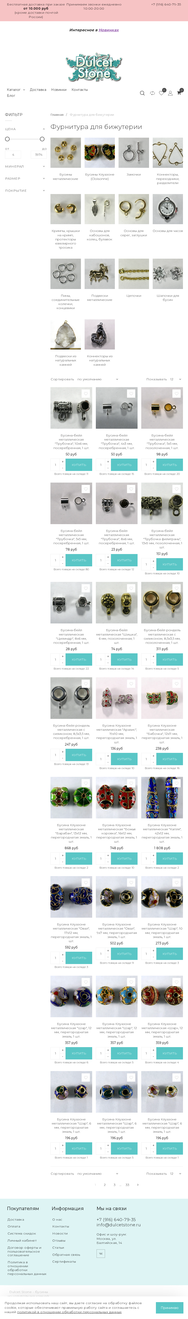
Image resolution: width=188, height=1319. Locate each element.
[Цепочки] (134, 274)
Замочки (134, 174)
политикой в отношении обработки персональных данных (69, 1312)
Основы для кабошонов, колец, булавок (99, 235)
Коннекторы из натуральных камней (100, 360)
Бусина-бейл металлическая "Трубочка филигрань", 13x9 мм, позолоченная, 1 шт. (162, 539)
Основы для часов (168, 231)
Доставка (38, 90)
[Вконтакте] (101, 1253)
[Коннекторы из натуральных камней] (100, 334)
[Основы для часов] (168, 209)
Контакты (80, 90)
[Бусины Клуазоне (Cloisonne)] (100, 153)
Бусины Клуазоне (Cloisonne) (99, 176)
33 (128, 1185)
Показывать (156, 379)
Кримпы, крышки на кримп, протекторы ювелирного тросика (66, 239)
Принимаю (170, 1308)
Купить (79, 465)
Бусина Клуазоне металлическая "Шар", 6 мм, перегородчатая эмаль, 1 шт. (71, 1125)
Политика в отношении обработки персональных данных (27, 1268)
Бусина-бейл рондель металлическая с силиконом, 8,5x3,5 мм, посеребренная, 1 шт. (71, 731)
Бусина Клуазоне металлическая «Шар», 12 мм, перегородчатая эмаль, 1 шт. (162, 1030)
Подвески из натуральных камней (65, 360)
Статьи (58, 1247)
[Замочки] (134, 153)
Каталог (14, 90)
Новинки (59, 90)
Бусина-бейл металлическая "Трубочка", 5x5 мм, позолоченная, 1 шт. (162, 441)
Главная (57, 114)
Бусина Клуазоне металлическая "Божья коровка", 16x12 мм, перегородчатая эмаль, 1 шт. (116, 833)
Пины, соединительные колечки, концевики (66, 302)
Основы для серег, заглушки (133, 233)
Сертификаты (64, 1261)
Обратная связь (66, 1255)
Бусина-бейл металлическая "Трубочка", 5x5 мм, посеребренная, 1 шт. (71, 537)
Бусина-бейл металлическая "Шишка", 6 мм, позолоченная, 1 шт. (116, 636)
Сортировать (62, 379)
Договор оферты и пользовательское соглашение (24, 1251)
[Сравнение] (150, 93)
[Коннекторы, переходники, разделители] (168, 153)
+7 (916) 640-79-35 (166, 4)
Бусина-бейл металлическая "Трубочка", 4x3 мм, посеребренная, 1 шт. (117, 441)
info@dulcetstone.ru (119, 1224)
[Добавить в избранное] (86, 393)
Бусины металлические (65, 176)
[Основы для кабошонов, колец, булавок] (100, 209)
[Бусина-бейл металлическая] (71, 408)
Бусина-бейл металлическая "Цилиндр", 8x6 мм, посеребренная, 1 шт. (71, 636)
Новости (60, 1233)
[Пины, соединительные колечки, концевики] (65, 274)
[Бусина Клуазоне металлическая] (117, 698)
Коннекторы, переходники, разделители (167, 178)
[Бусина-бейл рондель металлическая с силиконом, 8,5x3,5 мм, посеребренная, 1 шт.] (71, 698)
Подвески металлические (99, 298)
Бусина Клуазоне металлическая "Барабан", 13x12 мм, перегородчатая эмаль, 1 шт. (71, 833)
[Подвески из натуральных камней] (65, 334)
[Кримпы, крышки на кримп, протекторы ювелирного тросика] (65, 209)
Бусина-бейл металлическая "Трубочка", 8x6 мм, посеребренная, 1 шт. (117, 537)
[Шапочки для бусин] (168, 274)
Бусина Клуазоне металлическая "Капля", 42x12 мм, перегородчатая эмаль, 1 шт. (162, 833)
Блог (11, 96)
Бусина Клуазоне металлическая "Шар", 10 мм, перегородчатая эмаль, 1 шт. (162, 930)
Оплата (14, 1226)
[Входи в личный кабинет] (168, 93)
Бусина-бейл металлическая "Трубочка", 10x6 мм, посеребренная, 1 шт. (71, 441)
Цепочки (133, 296)
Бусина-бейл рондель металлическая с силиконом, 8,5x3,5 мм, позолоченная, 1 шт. (162, 636)
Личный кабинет (22, 1240)
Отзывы (58, 1240)
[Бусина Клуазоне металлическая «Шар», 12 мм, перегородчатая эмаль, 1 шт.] (162, 996)
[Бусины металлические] (65, 153)
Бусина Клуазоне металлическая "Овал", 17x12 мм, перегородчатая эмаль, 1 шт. (71, 932)
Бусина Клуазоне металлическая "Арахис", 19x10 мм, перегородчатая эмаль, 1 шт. (116, 733)
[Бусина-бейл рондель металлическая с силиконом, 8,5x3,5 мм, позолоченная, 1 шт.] (162, 602)
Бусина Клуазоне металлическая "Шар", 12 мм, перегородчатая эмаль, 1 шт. (71, 1030)
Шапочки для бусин (168, 298)
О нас (57, 1219)
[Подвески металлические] (100, 274)
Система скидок (22, 1233)
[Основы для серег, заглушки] (134, 209)
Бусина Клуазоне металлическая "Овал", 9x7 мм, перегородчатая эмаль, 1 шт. (117, 930)
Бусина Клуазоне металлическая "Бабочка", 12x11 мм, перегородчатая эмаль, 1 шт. (162, 733)
